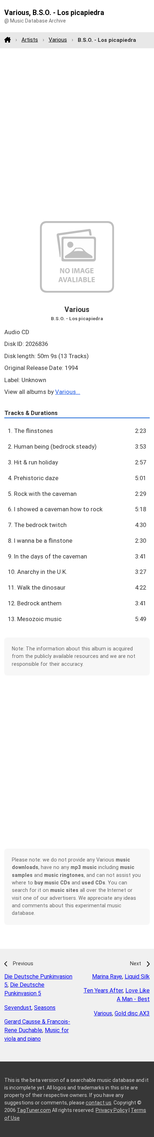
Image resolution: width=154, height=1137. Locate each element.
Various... (67, 391)
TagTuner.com (34, 1110)
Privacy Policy (111, 1110)
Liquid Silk (137, 976)
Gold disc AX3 (132, 1013)
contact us (98, 1103)
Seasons (45, 1007)
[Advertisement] (77, 134)
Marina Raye (107, 976)
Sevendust (18, 1007)
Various (58, 39)
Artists (29, 39)
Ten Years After (103, 990)
